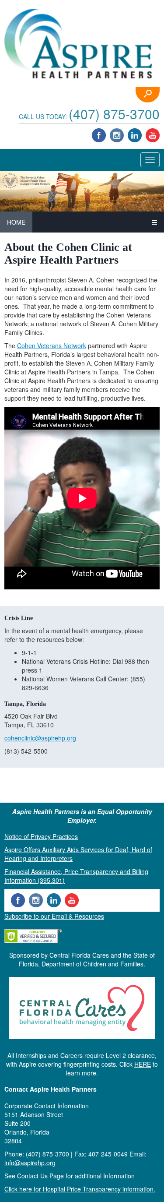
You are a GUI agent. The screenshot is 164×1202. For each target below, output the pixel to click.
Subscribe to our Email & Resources (54, 916)
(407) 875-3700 (114, 113)
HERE (142, 1064)
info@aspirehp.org (30, 1162)
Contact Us (32, 1175)
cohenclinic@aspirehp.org (40, 737)
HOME (16, 222)
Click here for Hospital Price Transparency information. (79, 1188)
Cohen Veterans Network (51, 345)
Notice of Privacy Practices (41, 836)
